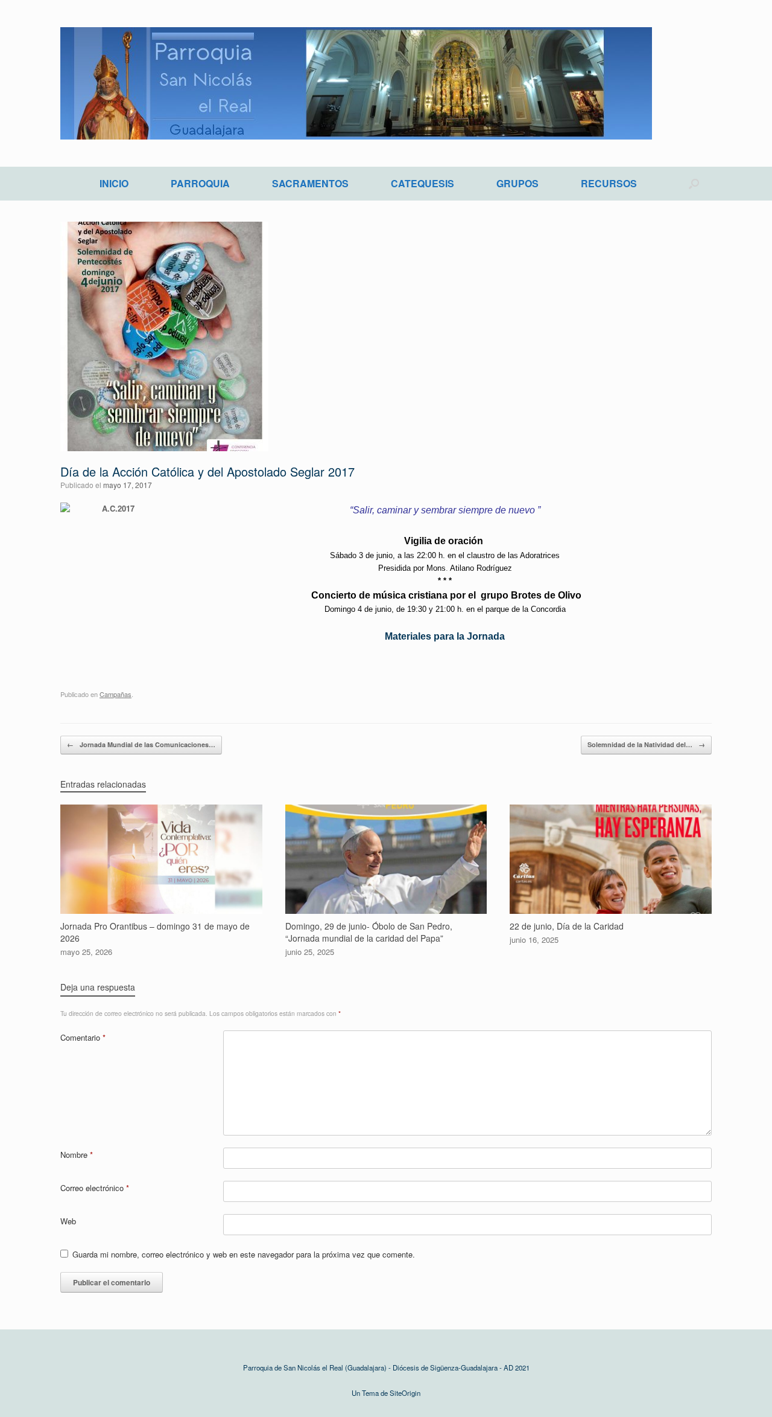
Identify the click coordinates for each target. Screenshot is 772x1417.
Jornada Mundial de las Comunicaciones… (141, 744)
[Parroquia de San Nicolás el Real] (356, 83)
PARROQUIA (200, 183)
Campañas (115, 694)
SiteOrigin (405, 1393)
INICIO (114, 183)
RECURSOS (609, 183)
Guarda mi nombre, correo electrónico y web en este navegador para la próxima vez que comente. (243, 1254)
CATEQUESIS (422, 183)
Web (68, 1221)
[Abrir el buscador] (694, 184)
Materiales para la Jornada (445, 636)
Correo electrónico (94, 1188)
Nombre (76, 1154)
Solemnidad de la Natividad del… (646, 744)
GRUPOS (517, 183)
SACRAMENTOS (310, 183)
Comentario (83, 1037)
